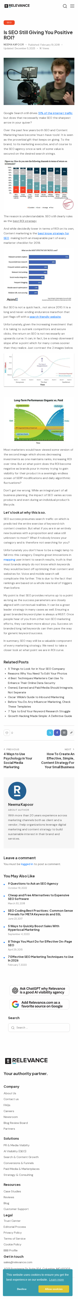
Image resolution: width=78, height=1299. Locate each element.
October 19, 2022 (17, 888)
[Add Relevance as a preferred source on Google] (39, 1004)
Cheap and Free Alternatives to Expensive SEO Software (38, 897)
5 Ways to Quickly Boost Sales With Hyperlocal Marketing (33, 928)
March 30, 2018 (16, 903)
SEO (9, 22)
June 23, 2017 (15, 918)
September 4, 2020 (19, 934)
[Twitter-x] (50, 733)
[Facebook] (57, 733)
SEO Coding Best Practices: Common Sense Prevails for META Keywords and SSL (40, 912)
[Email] (64, 733)
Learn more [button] (56, 1279)
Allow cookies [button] (54, 1289)
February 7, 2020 (17, 964)
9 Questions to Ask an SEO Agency (33, 883)
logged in (27, 864)
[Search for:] (39, 1027)
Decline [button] (21, 1289)
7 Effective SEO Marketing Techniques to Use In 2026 (40, 958)
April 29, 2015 (15, 949)
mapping (9, 559)
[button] (72, 6)
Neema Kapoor (20, 804)
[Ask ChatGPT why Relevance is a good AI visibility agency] (39, 990)
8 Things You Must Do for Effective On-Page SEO (40, 943)
